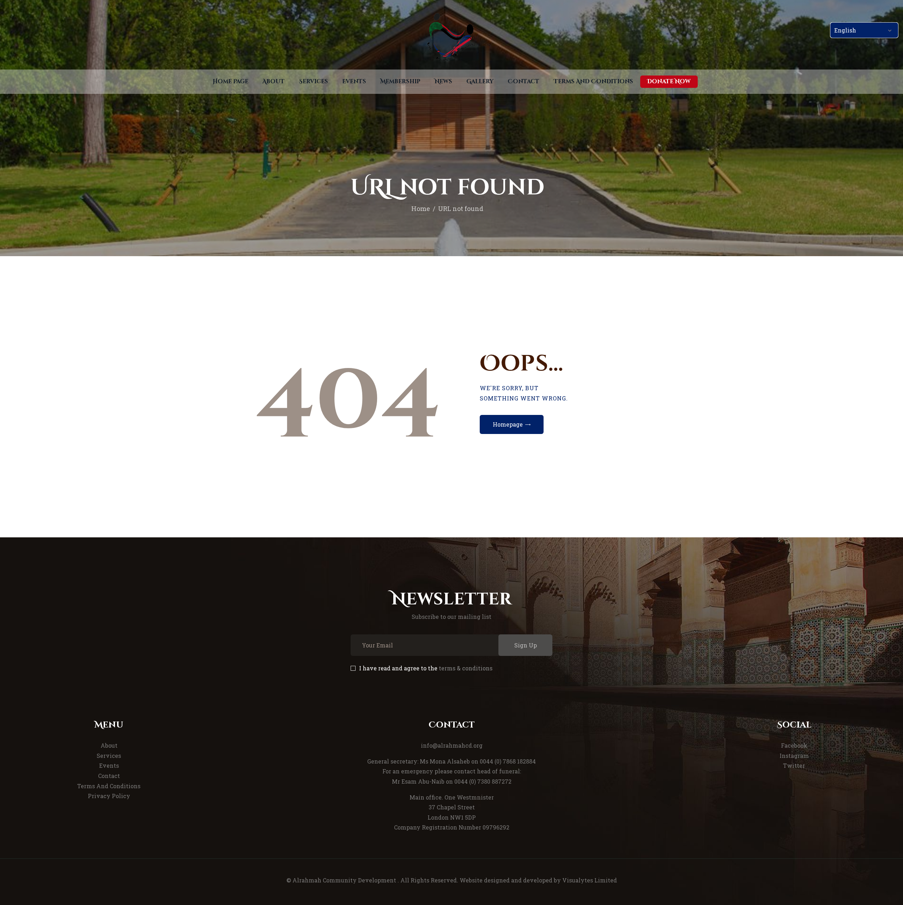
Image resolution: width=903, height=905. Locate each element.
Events (109, 765)
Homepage (508, 424)
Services (109, 755)
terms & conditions (465, 668)
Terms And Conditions (108, 786)
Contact (109, 775)
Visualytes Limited (589, 880)
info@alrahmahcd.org (452, 745)
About (109, 745)
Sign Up (525, 645)
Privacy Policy (109, 796)
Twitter (794, 765)
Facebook (794, 745)
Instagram (794, 755)
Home (420, 208)
